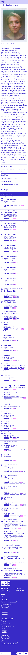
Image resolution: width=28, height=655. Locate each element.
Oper (19, 205)
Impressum (5, 635)
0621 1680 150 (5, 590)
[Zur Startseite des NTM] (14, 653)
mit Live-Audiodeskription (11, 221)
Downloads (5, 607)
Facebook (4, 621)
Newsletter (5, 599)
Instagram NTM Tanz (7, 618)
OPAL (23, 205)
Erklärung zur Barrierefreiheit (9, 643)
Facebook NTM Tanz (7, 626)
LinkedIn (4, 631)
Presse (4, 597)
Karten (5, 205)
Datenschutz (5, 638)
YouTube (4, 629)
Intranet (4, 646)
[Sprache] (23, 653)
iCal (5, 207)
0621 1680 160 (19, 590)
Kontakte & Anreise (7, 604)
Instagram (4, 613)
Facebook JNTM (6, 623)
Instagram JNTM (6, 616)
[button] (2, 653)
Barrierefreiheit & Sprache (9, 602)
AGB (3, 640)
